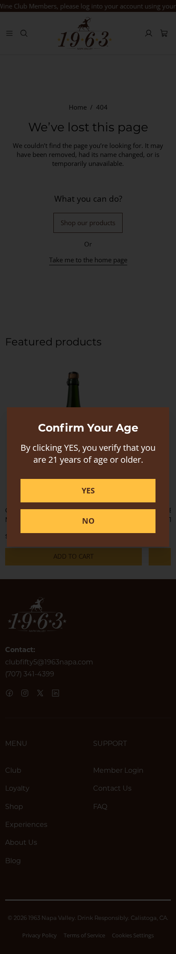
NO (88, 520)
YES (88, 490)
